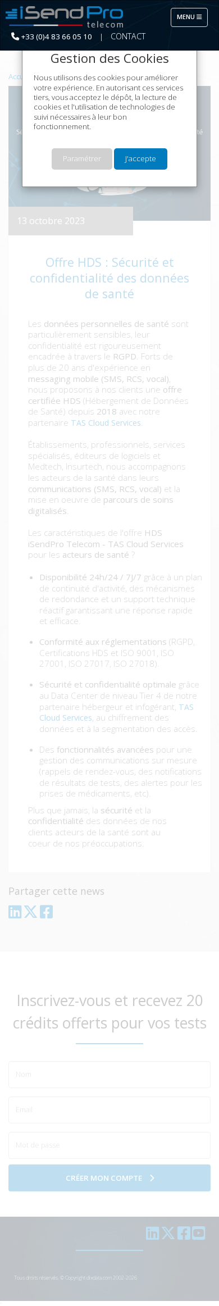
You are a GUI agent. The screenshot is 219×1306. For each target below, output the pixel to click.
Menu (192, 16)
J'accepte (140, 158)
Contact (128, 36)
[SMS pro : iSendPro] (64, 17)
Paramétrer (82, 158)
